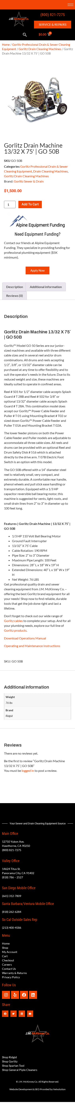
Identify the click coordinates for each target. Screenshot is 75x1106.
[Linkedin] (33, 995)
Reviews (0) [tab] (14, 295)
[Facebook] (24, 995)
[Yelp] (15, 995)
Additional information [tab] (46, 287)
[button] (25, 35)
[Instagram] (6, 995)
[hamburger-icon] (70, 4)
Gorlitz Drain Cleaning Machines (40, 49)
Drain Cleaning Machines (50, 171)
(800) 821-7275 (52, 14)
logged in (28, 770)
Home (6, 44)
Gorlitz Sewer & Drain (29, 181)
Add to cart (30, 204)
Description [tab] (14, 287)
